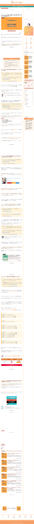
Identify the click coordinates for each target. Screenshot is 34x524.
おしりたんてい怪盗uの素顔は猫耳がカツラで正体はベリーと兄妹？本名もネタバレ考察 (29, 124)
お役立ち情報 (3, 430)
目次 (10, 58)
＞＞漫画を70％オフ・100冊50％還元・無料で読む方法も (18, 6)
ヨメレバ (10, 180)
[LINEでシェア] (14, 30)
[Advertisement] (11, 12)
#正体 (14, 160)
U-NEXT (5, 361)
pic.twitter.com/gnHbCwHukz (6, 232)
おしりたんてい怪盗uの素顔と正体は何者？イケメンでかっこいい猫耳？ (29, 121)
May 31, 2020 (13, 163)
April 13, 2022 (15, 234)
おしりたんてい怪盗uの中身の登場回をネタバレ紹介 (11, 64)
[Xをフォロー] (1, 448)
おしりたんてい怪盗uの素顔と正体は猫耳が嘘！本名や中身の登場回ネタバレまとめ (29, 128)
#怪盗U (13, 160)
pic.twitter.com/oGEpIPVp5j (6, 79)
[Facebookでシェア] (11, 30)
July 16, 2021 (15, 286)
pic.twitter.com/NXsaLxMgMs (6, 209)
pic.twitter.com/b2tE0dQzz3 (13, 284)
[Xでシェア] (9, 30)
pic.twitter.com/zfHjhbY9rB (6, 161)
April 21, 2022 (10, 211)
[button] (32, 19)
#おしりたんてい (7, 77)
